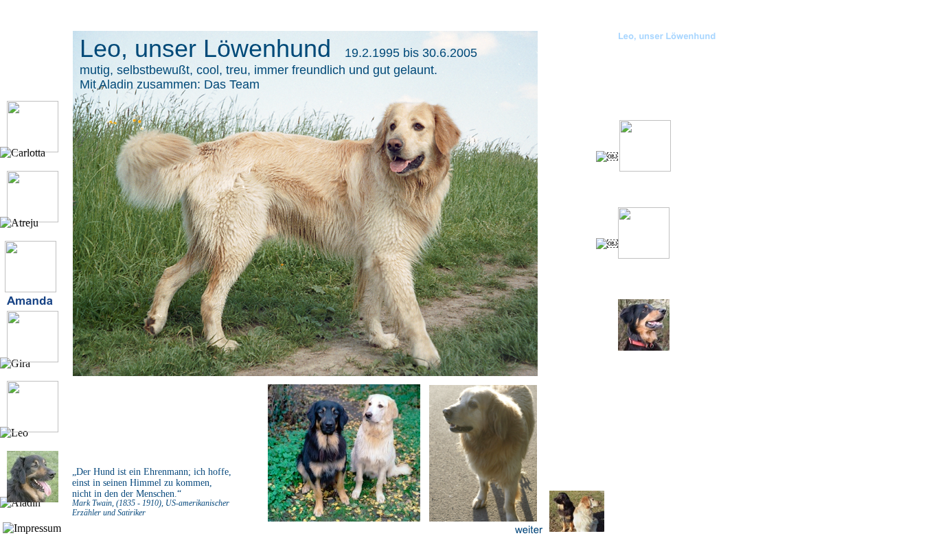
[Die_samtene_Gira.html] (32, 358)
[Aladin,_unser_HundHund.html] (32, 498)
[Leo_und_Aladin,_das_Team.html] (576, 528)
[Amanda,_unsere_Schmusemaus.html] (30, 288)
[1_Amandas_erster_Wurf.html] (644, 347)
